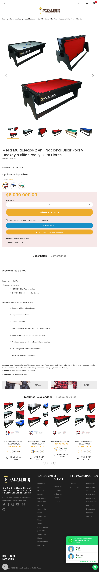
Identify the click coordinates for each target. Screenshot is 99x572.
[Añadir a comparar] (21, 409)
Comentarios (58, 256)
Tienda (56, 498)
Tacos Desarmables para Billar (42, 527)
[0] (94, 3)
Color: (7, 180)
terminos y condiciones (38, 220)
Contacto (57, 501)
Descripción (40, 256)
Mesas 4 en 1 (42, 491)
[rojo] (5, 185)
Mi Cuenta (58, 494)
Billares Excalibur (9, 158)
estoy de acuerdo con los (28, 220)
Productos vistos (66, 397)
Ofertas (73, 483)
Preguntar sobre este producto (50, 232)
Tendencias (74, 487)
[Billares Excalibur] (49, 11)
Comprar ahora (49, 226)
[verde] (21, 185)
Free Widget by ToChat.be (87, 562)
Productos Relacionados (37, 397)
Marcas (73, 491)
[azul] (13, 185)
